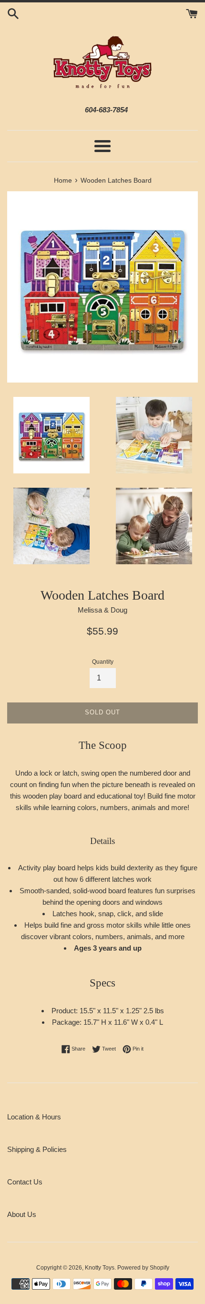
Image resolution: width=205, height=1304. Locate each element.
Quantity (102, 661)
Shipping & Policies (37, 1149)
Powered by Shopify (143, 1267)
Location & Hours (34, 1117)
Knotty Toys (99, 1267)
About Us (21, 1214)
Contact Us (24, 1182)
